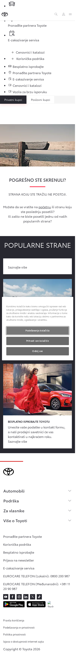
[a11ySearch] (56, 14)
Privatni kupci (13, 100)
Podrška (11, 500)
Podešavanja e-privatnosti (19, 627)
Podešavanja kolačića (37, 330)
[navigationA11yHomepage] (5, 14)
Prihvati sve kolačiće (37, 340)
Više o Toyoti (15, 520)
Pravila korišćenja (13, 620)
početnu (44, 206)
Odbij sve (37, 351)
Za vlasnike (13, 510)
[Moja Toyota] (64, 14)
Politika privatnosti (14, 634)
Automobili (13, 490)
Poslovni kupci (40, 100)
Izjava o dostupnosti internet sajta (23, 641)
